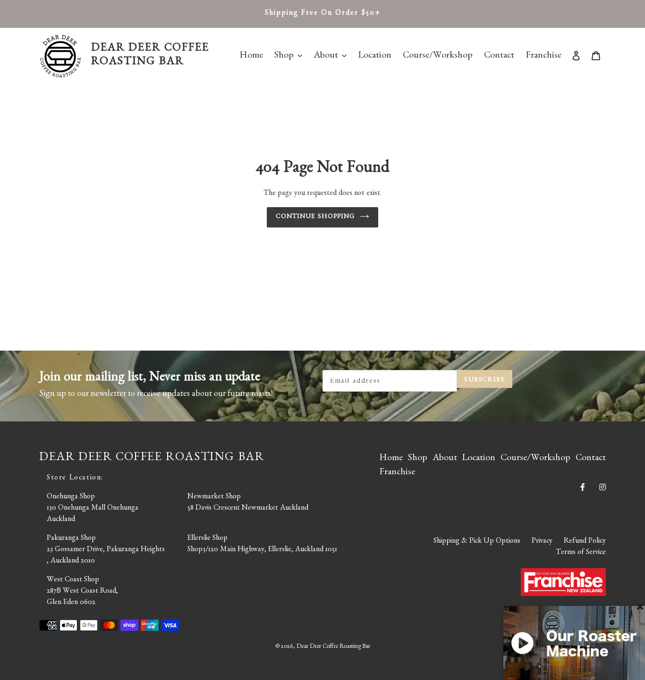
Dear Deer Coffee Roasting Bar (333, 647)
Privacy (542, 542)
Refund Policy (585, 542)
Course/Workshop (535, 458)
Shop (417, 458)
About (445, 458)
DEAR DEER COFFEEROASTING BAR (150, 55)
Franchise (397, 473)
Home (391, 458)
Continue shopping (315, 217)
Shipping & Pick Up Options (476, 542)
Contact (591, 458)
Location (478, 458)
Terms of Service (581, 553)
